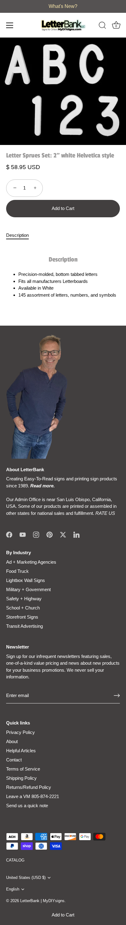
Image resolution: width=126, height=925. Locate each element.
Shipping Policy (21, 778)
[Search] (102, 26)
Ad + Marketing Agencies (31, 562)
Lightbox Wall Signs (25, 580)
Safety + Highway (24, 598)
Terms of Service (23, 768)
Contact (14, 759)
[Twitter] (63, 534)
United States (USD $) (26, 877)
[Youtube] (23, 534)
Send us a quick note (27, 805)
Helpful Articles (21, 750)
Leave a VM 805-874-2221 (32, 796)
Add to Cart (63, 914)
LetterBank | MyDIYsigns (42, 900)
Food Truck (17, 571)
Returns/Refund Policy (28, 787)
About (12, 741)
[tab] (20, 235)
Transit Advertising (24, 626)
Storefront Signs (22, 617)
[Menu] (10, 25)
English (12, 889)
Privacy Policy (20, 732)
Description (17, 235)
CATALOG (15, 860)
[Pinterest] (49, 534)
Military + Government (28, 589)
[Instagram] (36, 534)
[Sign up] (117, 695)
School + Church (23, 607)
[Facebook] (9, 534)
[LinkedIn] (76, 534)
